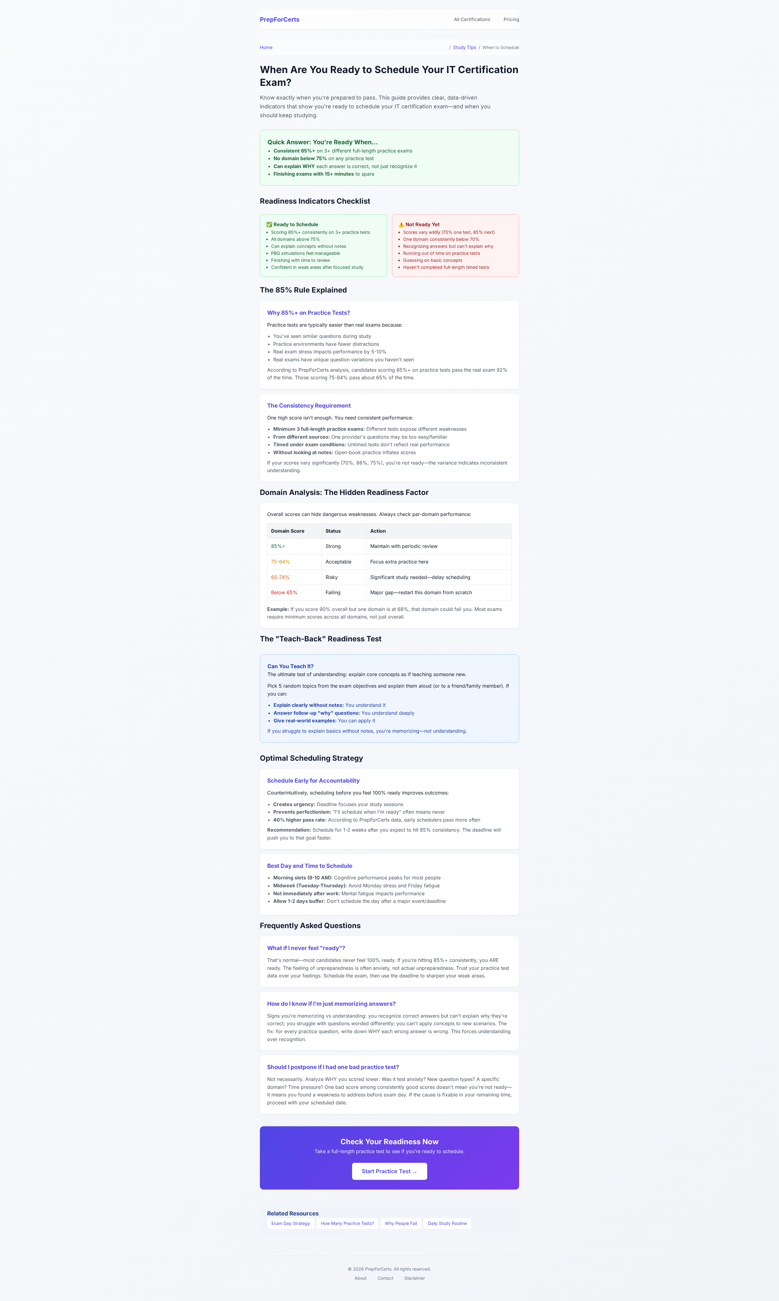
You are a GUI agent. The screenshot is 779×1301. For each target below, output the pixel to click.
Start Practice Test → (389, 1171)
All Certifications (472, 19)
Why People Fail (401, 1223)
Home (266, 47)
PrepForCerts (279, 19)
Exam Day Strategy (290, 1223)
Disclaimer (414, 1278)
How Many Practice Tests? (347, 1223)
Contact (385, 1278)
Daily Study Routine (447, 1223)
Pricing (511, 19)
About (361, 1278)
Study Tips (464, 47)
